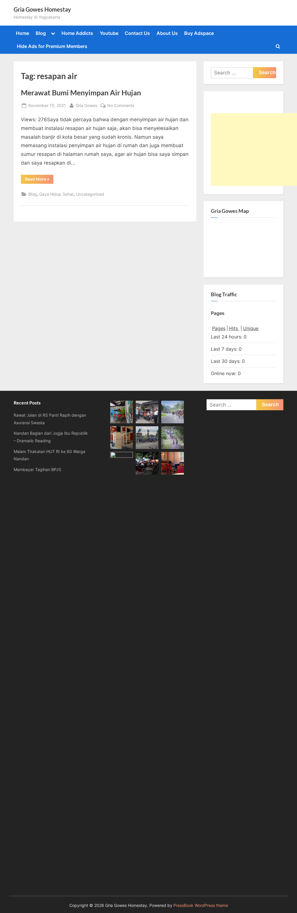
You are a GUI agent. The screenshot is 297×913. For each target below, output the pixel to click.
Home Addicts (77, 33)
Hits (234, 328)
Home (22, 33)
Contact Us (137, 33)
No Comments (120, 106)
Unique (250, 328)
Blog (41, 33)
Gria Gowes (86, 105)
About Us (167, 33)
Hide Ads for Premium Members (52, 46)
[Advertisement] (254, 149)
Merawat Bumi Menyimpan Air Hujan (81, 92)
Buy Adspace (199, 33)
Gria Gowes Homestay (42, 9)
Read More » (39, 180)
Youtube (109, 33)
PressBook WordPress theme (200, 905)
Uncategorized (90, 194)
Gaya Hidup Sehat (56, 194)
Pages (218, 328)
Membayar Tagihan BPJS (37, 469)
